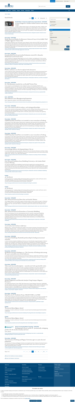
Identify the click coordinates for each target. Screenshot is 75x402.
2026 (52, 41)
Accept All (39, 400)
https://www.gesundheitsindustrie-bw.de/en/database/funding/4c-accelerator (21, 182)
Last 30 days (53, 40)
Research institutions (9, 381)
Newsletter (7, 386)
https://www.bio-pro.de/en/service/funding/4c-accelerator (17, 194)
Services (22, 10)
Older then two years (55, 43)
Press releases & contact (27, 379)
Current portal (53, 24)
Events (32, 10)
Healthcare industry (59, 1)
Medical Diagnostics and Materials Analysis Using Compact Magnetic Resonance (24, 281)
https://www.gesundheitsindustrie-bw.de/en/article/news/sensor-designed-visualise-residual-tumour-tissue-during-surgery (25, 33)
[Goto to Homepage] (9, 6)
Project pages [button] (66, 1)
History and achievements (10, 369)
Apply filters (67, 49)
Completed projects (42, 370)
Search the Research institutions (12, 358)
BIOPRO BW (53, 1)
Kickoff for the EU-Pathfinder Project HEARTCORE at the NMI (22, 295)
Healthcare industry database (11, 382)
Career (6, 372)
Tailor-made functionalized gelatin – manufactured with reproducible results (25, 266)
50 (36, 18)
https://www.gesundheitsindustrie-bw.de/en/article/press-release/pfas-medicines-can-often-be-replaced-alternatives (26, 78)
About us (9, 10)
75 (38, 18)
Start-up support (25, 367)
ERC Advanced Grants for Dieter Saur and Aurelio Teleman (21, 199)
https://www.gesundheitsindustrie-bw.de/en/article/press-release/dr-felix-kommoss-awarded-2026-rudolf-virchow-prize (25, 92)
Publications (24, 381)
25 (33, 18)
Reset (68, 46)
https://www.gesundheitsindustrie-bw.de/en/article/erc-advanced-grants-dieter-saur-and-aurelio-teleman (26, 206)
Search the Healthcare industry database (14, 356)
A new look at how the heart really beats (15, 226)
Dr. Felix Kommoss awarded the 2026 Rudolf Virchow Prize (21, 84)
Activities (14, 10)
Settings (72, 400)
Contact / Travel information (10, 374)
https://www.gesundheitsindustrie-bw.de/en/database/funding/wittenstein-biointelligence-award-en (25, 312)
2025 (52, 42)
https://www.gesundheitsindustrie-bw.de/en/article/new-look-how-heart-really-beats (22, 232)
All (51, 39)
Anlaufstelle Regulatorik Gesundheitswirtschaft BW (27, 371)
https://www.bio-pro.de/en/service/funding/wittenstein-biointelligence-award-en (21, 322)
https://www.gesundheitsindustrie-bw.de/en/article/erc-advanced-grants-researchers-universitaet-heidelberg (25, 220)
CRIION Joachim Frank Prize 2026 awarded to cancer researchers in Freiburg (25, 120)
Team (6, 367)
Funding (51, 33)
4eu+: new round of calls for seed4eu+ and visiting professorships (22, 107)
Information (27, 10)
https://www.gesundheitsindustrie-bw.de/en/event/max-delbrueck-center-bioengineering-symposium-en (26, 102)
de (69, 10)
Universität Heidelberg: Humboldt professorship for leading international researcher (25, 238)
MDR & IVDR (57, 367)
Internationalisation (26, 373)
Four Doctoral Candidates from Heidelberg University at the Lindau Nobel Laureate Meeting (25, 162)
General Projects (41, 369)
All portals (53, 25)
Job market (7, 384)
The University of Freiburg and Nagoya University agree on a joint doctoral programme (25, 340)
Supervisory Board (8, 370)
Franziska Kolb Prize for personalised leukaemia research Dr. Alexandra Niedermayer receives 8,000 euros (24, 55)
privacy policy (27, 398)
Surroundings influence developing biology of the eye (19, 149)
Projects (18, 10)
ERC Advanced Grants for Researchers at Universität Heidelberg (22, 211)
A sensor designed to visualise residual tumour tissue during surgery (31, 24)
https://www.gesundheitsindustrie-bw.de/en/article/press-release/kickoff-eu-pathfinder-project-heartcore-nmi (24, 302)
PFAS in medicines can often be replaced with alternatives (20, 70)
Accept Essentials (33, 400)
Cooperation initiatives (26, 369)
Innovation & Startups (59, 369)
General (51, 29)
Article (51, 31)
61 (43, 351)
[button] (68, 37)
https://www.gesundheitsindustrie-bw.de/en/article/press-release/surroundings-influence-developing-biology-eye (26, 155)
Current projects (41, 367)
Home (6, 14)
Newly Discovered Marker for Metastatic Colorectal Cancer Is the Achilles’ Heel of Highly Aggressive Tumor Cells (26, 40)
